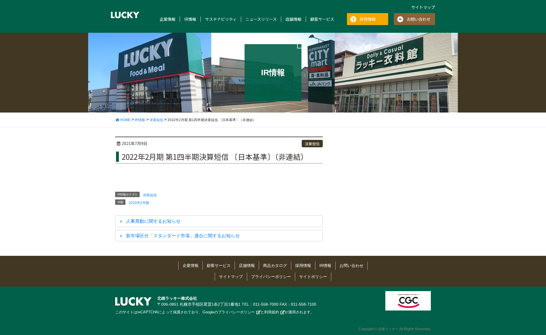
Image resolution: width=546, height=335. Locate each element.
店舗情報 (293, 19)
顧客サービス (322, 19)
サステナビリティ (221, 19)
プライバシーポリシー (271, 276)
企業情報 (167, 19)
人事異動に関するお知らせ (153, 221)
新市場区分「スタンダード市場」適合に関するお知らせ (183, 235)
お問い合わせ (419, 19)
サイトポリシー (313, 276)
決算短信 (312, 143)
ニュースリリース (261, 19)
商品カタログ (275, 265)
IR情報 (190, 19)
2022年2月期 (139, 203)
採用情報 (368, 19)
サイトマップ (423, 7)
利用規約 (271, 312)
